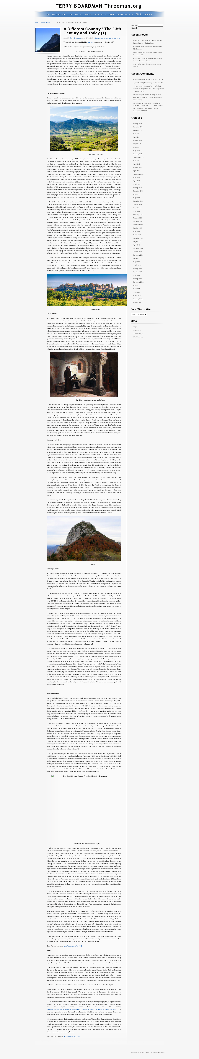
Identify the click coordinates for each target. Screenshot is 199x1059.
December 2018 (138, 201)
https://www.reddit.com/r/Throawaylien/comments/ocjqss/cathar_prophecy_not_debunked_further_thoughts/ (83, 1009)
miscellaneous (46, 22)
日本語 (138, 14)
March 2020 (137, 184)
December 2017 (138, 221)
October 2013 (137, 272)
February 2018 (138, 214)
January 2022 (137, 167)
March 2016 (137, 235)
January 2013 (137, 278)
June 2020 (136, 177)
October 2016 (137, 228)
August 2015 (137, 241)
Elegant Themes (144, 1052)
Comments (138, 333)
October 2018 (137, 204)
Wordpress (161, 1052)
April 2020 (136, 181)
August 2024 (137, 130)
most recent (107, 38)
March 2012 (137, 295)
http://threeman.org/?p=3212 (73, 946)
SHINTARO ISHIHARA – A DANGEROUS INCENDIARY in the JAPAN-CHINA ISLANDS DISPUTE (148, 108)
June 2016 (136, 231)
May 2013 (136, 275)
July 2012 (136, 285)
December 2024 (138, 127)
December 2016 (138, 224)
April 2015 (136, 245)
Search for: (134, 25)
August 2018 (137, 208)
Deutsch (129, 14)
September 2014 (138, 255)
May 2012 (136, 292)
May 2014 (136, 262)
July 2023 (136, 147)
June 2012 (136, 289)
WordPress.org (138, 337)
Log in (135, 327)
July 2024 (136, 133)
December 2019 (138, 191)
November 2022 (138, 157)
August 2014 (137, 258)
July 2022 (136, 160)
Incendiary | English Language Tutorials (145, 103)
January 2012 (137, 302)
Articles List (76, 14)
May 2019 (136, 198)
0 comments (116, 38)
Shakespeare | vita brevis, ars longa (144, 94)
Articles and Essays (57, 14)
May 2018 (136, 211)
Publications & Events (95, 14)
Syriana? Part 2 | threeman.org (142, 83)
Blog (111, 14)
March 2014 (137, 265)
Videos (119, 14)
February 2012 (138, 299)
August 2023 (137, 144)
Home (36, 22)
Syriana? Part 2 (159, 79)
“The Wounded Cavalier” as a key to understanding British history (147, 97)
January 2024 (137, 140)
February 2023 (138, 154)
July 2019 (136, 194)
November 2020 (138, 174)
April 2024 (136, 137)
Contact (148, 14)
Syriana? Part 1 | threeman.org (142, 79)
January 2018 (137, 218)
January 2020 (137, 187)
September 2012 (138, 282)
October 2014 (137, 251)
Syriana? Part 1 (159, 83)
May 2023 (136, 150)
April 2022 (136, 164)
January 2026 (137, 123)
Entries (137, 330)
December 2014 (138, 248)
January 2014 (137, 268)
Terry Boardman (75, 38)
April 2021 (136, 171)
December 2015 (138, 238)
